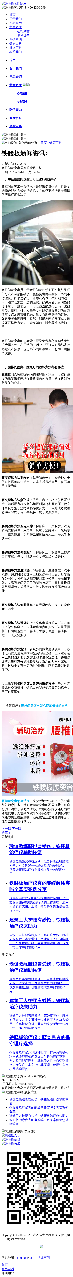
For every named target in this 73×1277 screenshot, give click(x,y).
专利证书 (23, 35)
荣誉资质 (15, 27)
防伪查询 (15, 39)
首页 (12, 14)
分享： (6, 832)
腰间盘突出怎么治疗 (16, 801)
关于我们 (15, 19)
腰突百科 (15, 47)
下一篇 (16, 828)
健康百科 (15, 43)
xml (25, 1257)
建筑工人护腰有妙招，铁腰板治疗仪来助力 (39, 1115)
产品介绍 (15, 23)
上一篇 (6, 828)
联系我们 (15, 51)
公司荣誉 (23, 31)
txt (30, 1257)
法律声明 (43, 1257)
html (20, 1257)
